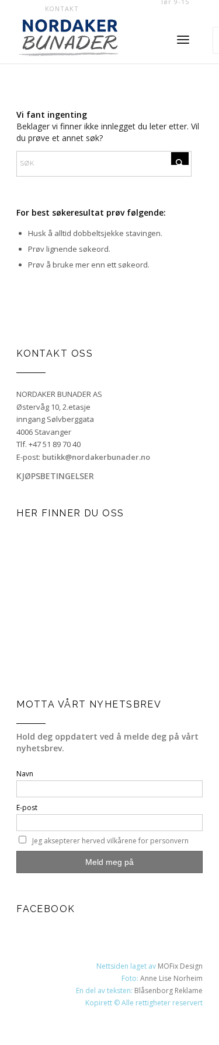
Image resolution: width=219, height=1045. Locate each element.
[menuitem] (62, 9)
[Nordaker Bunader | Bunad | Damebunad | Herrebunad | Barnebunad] (84, 40)
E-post (26, 807)
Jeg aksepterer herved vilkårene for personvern (110, 841)
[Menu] (183, 40)
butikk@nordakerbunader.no (96, 457)
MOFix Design (180, 966)
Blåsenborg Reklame (168, 990)
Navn (24, 774)
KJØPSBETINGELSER (55, 475)
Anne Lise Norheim (171, 978)
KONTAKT (62, 8)
